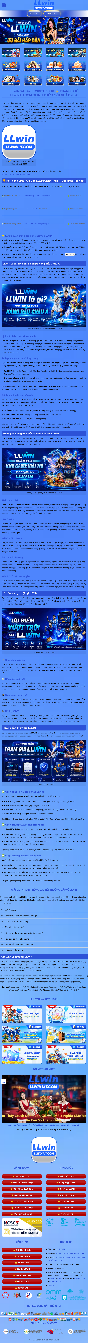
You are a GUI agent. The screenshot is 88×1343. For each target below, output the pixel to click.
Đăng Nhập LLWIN (32, 196)
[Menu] (4, 5)
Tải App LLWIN (31, 209)
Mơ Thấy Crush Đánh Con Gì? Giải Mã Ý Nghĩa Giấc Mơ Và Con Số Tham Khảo (44, 1125)
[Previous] (5, 30)
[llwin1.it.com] (44, 5)
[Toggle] (2, 910)
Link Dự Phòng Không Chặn (38, 224)
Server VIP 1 (46, 196)
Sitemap (51, 1285)
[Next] (83, 30)
